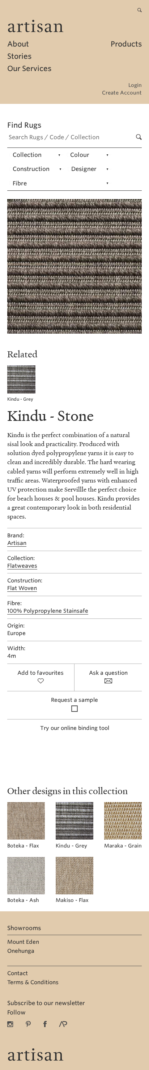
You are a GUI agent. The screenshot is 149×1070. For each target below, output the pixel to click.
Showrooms (24, 928)
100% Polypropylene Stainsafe (47, 611)
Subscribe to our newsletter (46, 1003)
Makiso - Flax (72, 900)
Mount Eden (23, 942)
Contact (17, 973)
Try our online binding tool (74, 728)
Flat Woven (22, 588)
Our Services (29, 68)
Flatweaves (22, 566)
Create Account (122, 93)
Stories (19, 56)
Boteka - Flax (23, 846)
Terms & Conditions (33, 982)
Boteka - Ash (23, 900)
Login (135, 85)
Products (126, 44)
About (18, 44)
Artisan (16, 543)
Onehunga (20, 951)
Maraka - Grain (123, 846)
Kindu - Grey (20, 399)
